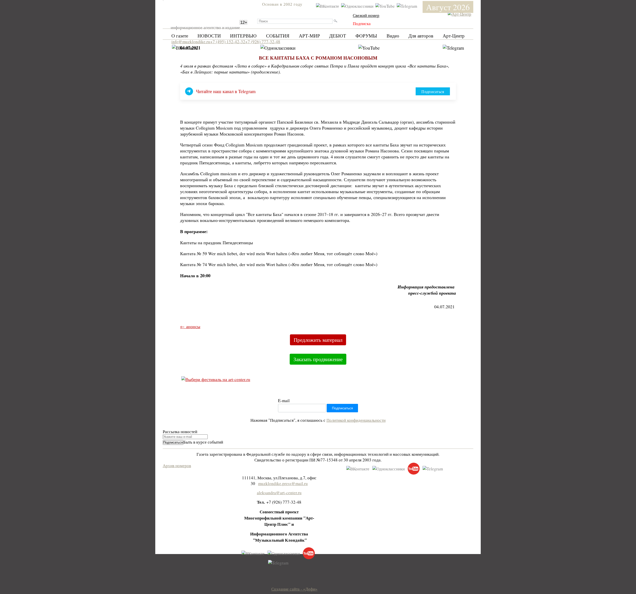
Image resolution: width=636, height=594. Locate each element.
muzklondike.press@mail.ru (283, 483)
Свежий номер (366, 15)
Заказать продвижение (318, 359)
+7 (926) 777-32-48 (262, 41)
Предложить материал (318, 339)
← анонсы (190, 326)
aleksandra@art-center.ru (279, 492)
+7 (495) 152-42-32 (227, 41)
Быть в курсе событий (203, 442)
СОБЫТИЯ (277, 36)
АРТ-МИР (309, 36)
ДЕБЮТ (337, 36)
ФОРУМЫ (366, 36)
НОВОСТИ (209, 36)
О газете (179, 36)
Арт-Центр (454, 36)
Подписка (362, 23)
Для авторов (420, 36)
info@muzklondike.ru (190, 41)
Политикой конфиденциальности (356, 420)
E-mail (284, 400)
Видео (393, 36)
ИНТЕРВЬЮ (243, 36)
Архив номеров (177, 465)
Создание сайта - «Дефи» (294, 589)
